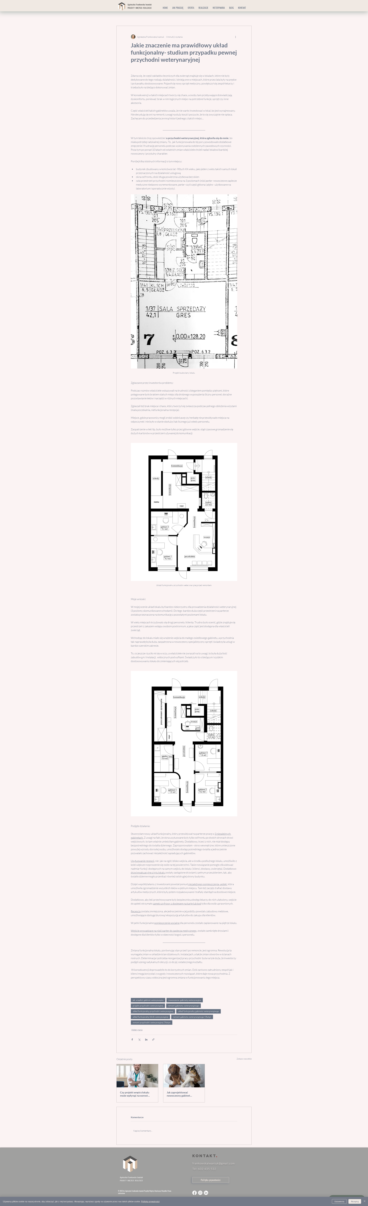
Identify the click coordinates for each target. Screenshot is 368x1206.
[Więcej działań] (235, 36)
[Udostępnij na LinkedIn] (146, 1039)
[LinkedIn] (206, 1193)
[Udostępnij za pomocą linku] (153, 1039)
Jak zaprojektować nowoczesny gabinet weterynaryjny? (178, 1094)
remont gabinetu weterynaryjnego (183, 1005)
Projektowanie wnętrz (157, 17)
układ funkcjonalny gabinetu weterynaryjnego (198, 1011)
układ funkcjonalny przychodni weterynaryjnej (153, 1011)
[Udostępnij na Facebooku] (132, 1039)
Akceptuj (355, 1201)
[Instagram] (200, 1193)
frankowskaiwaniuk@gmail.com (213, 1163)
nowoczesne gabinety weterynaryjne (184, 1000)
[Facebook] (194, 1193)
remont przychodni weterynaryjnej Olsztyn (151, 1022)
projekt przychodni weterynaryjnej (148, 1005)
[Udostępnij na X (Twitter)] (139, 1039)
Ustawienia (339, 1201)
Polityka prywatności (150, 1201)
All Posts (120, 17)
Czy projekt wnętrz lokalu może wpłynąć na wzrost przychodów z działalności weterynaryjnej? (135, 1094)
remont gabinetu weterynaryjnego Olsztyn (192, 1017)
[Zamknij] (364, 1201)
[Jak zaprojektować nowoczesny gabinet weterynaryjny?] (184, 1075)
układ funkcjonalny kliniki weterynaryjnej (150, 1017)
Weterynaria (136, 17)
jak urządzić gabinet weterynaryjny (148, 1000)
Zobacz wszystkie (244, 1058)
